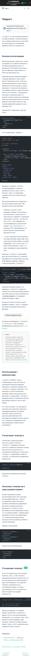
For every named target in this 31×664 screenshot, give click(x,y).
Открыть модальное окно (13, 315)
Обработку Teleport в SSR (18, 359)
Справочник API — (14, 637)
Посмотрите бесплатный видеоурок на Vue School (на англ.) (16, 28)
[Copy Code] (29, 118)
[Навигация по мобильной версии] (28, 8)
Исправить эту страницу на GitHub (15, 646)
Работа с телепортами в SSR (13, 640)
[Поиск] (25, 8)
